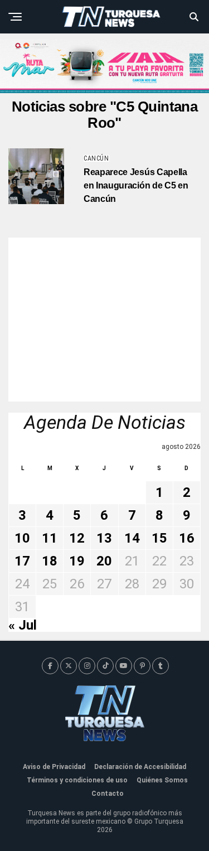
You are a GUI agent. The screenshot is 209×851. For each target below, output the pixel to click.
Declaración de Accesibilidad (140, 767)
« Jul (22, 625)
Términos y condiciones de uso (77, 780)
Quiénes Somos (162, 780)
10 (22, 538)
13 (104, 538)
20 (104, 561)
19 (77, 561)
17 (22, 561)
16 (187, 538)
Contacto (107, 793)
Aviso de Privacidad (54, 767)
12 (77, 538)
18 (49, 561)
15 (159, 538)
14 (132, 538)
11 (49, 538)
